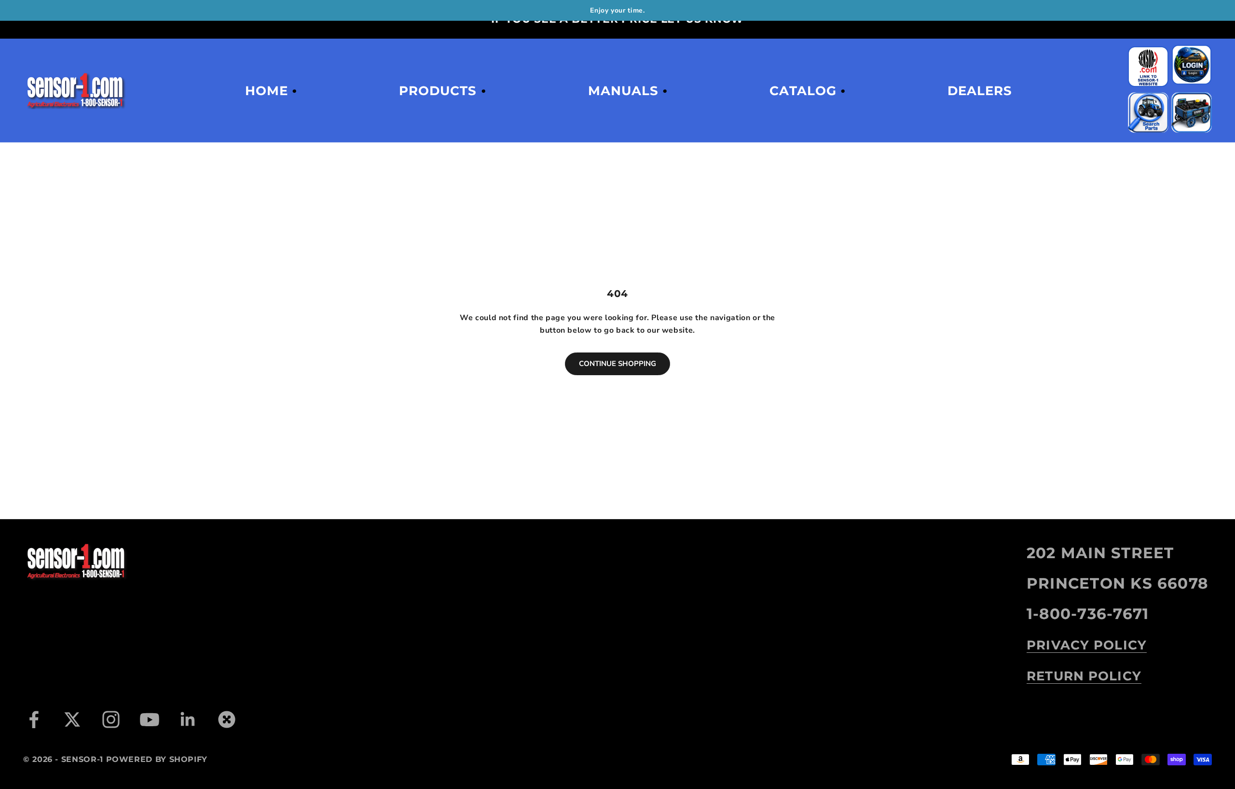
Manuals (623, 91)
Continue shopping (617, 363)
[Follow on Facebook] (33, 719)
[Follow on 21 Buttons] (226, 719)
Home (266, 91)
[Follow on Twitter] (72, 719)
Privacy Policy (1087, 645)
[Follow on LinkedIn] (188, 719)
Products (438, 91)
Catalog (802, 91)
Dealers (979, 91)
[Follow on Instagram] (111, 719)
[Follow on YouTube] (149, 719)
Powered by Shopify (157, 759)
